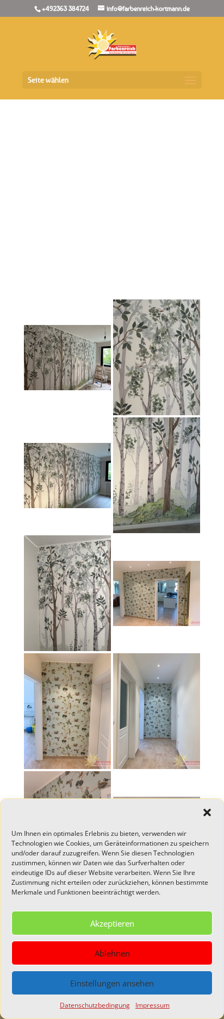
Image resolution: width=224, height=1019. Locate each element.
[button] (207, 812)
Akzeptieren (112, 923)
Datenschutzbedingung (95, 1005)
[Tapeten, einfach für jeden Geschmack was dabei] (67, 711)
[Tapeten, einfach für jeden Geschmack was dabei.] (156, 593)
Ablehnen (112, 953)
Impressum (152, 1005)
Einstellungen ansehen (112, 983)
